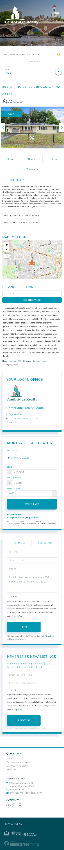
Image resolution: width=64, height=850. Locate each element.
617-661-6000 (17, 789)
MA (19, 361)
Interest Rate (13, 488)
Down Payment (14, 477)
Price (9, 467)
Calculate (32, 504)
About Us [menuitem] (11, 769)
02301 (45, 361)
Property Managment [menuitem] (19, 762)
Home (4, 361)
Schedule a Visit (44, 543)
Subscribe (23, 720)
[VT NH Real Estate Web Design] (32, 843)
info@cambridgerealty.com (26, 792)
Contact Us (12, 423)
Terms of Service (16, 639)
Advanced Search (34, 61)
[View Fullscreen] (6, 256)
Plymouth (27, 361)
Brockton (36, 361)
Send (24, 627)
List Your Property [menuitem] (17, 765)
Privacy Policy (17, 616)
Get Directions (32, 300)
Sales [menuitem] (9, 758)
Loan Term (12, 451)
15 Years (25, 458)
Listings (12, 361)
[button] (58, 54)
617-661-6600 (16, 414)
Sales (7, 73)
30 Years (14, 458)
